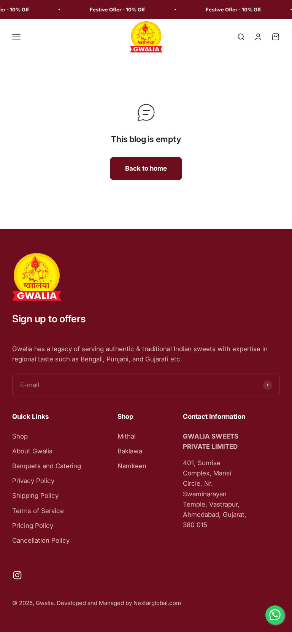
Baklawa (129, 451)
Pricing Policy (32, 525)
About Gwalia (32, 451)
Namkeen (131, 466)
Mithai (126, 436)
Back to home (146, 168)
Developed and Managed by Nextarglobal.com (119, 603)
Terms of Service (38, 511)
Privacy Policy (33, 481)
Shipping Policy (35, 495)
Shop (20, 436)
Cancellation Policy (41, 540)
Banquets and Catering (46, 466)
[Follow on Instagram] (17, 575)
